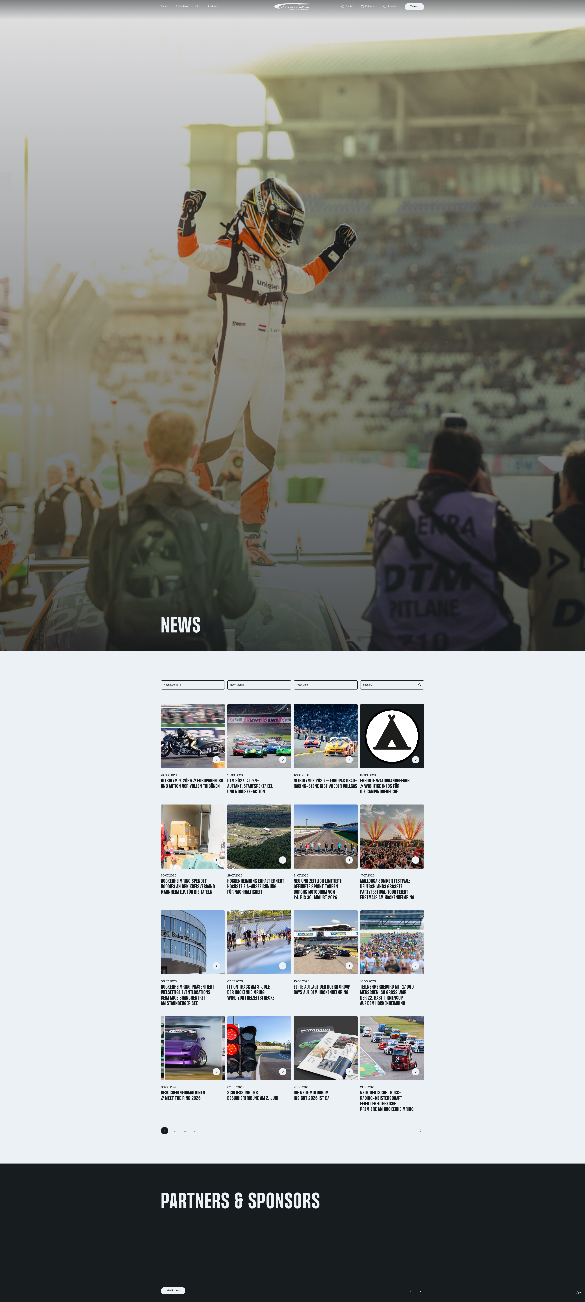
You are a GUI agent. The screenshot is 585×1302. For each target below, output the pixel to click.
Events (165, 6)
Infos (198, 6)
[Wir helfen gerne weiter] (578, 1293)
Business (213, 6)
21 (195, 1131)
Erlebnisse (182, 6)
